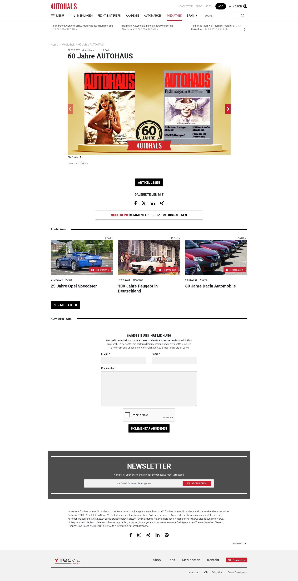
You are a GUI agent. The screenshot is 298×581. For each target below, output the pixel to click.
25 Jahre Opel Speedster (74, 286)
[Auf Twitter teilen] (144, 203)
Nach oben (238, 543)
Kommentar (107, 368)
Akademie (132, 15)
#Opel (68, 279)
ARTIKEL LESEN (149, 182)
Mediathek (174, 15)
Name (155, 353)
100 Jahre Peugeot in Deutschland (138, 289)
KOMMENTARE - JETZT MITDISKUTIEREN (149, 215)
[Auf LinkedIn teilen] (153, 203)
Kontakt (213, 560)
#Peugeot (138, 279)
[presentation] (244, 29)
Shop (199, 6)
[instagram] (139, 534)
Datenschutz (217, 572)
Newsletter (185, 6)
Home (54, 44)
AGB (205, 572)
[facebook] (131, 534)
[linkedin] (158, 534)
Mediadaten (191, 560)
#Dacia (203, 279)
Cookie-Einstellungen (237, 572)
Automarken (153, 15)
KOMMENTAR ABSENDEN (149, 428)
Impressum (194, 572)
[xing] (148, 534)
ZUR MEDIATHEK (65, 305)
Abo (220, 6)
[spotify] (167, 534)
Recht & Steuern (109, 15)
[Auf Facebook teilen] (135, 203)
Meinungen (85, 15)
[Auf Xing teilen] (162, 203)
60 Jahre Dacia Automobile (210, 286)
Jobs (208, 6)
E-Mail (104, 353)
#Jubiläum (88, 50)
